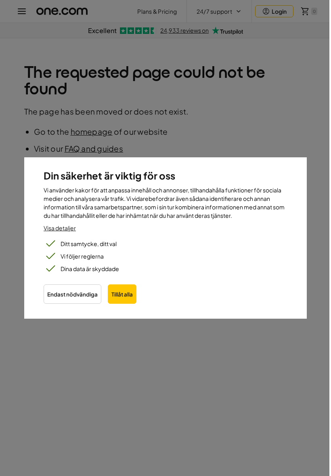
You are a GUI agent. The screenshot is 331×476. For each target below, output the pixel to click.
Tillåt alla (122, 294)
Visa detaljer (60, 228)
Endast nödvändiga (72, 294)
